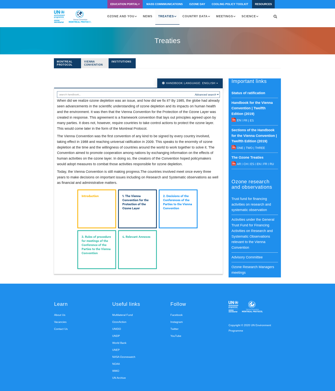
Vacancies (60, 321)
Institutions (121, 61)
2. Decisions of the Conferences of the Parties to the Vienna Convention (177, 202)
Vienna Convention (93, 63)
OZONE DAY (197, 4)
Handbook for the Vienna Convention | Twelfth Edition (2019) (252, 108)
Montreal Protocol (65, 63)
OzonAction (119, 321)
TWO (249, 147)
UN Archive (119, 377)
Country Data (195, 16)
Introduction (90, 196)
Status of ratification (248, 93)
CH (245, 164)
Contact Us (61, 328)
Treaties (166, 16)
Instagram (176, 321)
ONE (240, 147)
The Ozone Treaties (247, 157)
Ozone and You (120, 16)
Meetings (224, 16)
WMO (115, 370)
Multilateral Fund (122, 314)
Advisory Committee (247, 257)
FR (245, 120)
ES (252, 120)
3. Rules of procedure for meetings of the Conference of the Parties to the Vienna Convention (96, 244)
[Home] (73, 17)
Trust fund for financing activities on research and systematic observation (251, 204)
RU (272, 164)
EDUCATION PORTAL (124, 4)
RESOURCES (263, 4)
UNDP (116, 335)
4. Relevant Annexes (136, 236)
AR (239, 164)
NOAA (116, 363)
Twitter (174, 328)
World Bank (119, 342)
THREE (260, 147)
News (147, 16)
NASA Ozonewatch (123, 356)
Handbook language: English (190, 83)
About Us (59, 314)
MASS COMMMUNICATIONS (164, 4)
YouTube (175, 335)
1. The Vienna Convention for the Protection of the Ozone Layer (135, 202)
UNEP (116, 349)
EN (239, 120)
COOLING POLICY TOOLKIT (230, 4)
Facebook (176, 314)
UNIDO (116, 328)
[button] (277, 87)
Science (249, 16)
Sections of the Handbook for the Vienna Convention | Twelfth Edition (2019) (254, 135)
